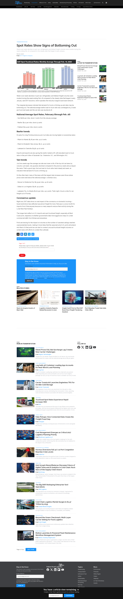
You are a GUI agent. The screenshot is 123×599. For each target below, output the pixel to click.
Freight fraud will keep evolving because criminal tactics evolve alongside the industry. (55, 424)
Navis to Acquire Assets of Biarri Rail (26, 309)
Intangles (41, 421)
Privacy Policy (50, 278)
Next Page (30, 549)
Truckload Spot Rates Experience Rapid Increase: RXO (87, 96)
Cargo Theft (39, 414)
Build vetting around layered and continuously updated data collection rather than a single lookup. (55, 525)
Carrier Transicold (44, 387)
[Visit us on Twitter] (82, 347)
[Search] (102, 2)
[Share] (21, 234)
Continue (69, 595)
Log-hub (41, 370)
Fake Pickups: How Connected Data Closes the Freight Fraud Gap (55, 418)
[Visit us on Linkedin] (86, 347)
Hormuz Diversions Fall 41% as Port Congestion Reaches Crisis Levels (55, 451)
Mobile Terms (41, 278)
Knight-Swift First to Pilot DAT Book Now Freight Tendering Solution (72, 310)
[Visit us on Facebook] (78, 347)
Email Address (29, 266)
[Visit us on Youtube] (94, 347)
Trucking (38, 397)
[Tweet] (29, 234)
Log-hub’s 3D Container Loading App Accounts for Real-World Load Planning (87, 77)
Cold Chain (38, 380)
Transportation (22, 42)
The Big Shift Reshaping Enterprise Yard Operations (52, 486)
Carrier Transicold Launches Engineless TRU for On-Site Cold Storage (87, 87)
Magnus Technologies (45, 354)
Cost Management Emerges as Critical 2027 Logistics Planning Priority (53, 433)
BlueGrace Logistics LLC (46, 437)
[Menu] (106, 2)
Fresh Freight (42, 522)
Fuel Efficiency (40, 347)
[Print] (18, 234)
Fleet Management (41, 363)
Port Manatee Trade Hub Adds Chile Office (95, 309)
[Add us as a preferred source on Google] (32, 234)
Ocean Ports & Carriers (91, 306)
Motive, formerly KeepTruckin (47, 537)
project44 (41, 454)
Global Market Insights (45, 506)
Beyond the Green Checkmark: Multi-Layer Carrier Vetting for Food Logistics (53, 518)
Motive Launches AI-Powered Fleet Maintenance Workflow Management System (55, 534)
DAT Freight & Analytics (26, 55)
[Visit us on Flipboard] (90, 347)
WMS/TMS (38, 463)
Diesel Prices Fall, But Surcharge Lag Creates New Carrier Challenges (87, 67)
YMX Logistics (42, 489)
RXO (40, 404)
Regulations (39, 515)
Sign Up (29, 280)
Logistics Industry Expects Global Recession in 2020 (48, 309)
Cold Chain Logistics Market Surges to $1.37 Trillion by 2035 (53, 503)
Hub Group (42, 472)
